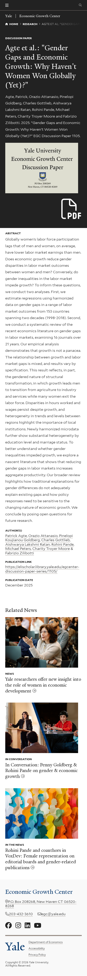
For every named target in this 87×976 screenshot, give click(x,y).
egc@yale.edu (53, 914)
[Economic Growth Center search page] (80, 5)
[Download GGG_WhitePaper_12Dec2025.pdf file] (71, 209)
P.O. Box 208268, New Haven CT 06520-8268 (40, 903)
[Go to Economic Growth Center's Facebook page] (8, 925)
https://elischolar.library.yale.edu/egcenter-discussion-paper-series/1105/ (42, 569)
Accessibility (37, 948)
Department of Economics (46, 942)
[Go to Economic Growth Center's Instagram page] (18, 925)
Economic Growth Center (39, 16)
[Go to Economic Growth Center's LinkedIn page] (27, 925)
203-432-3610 (21, 914)
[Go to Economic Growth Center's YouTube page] (37, 925)
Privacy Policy (37, 954)
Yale (15, 947)
